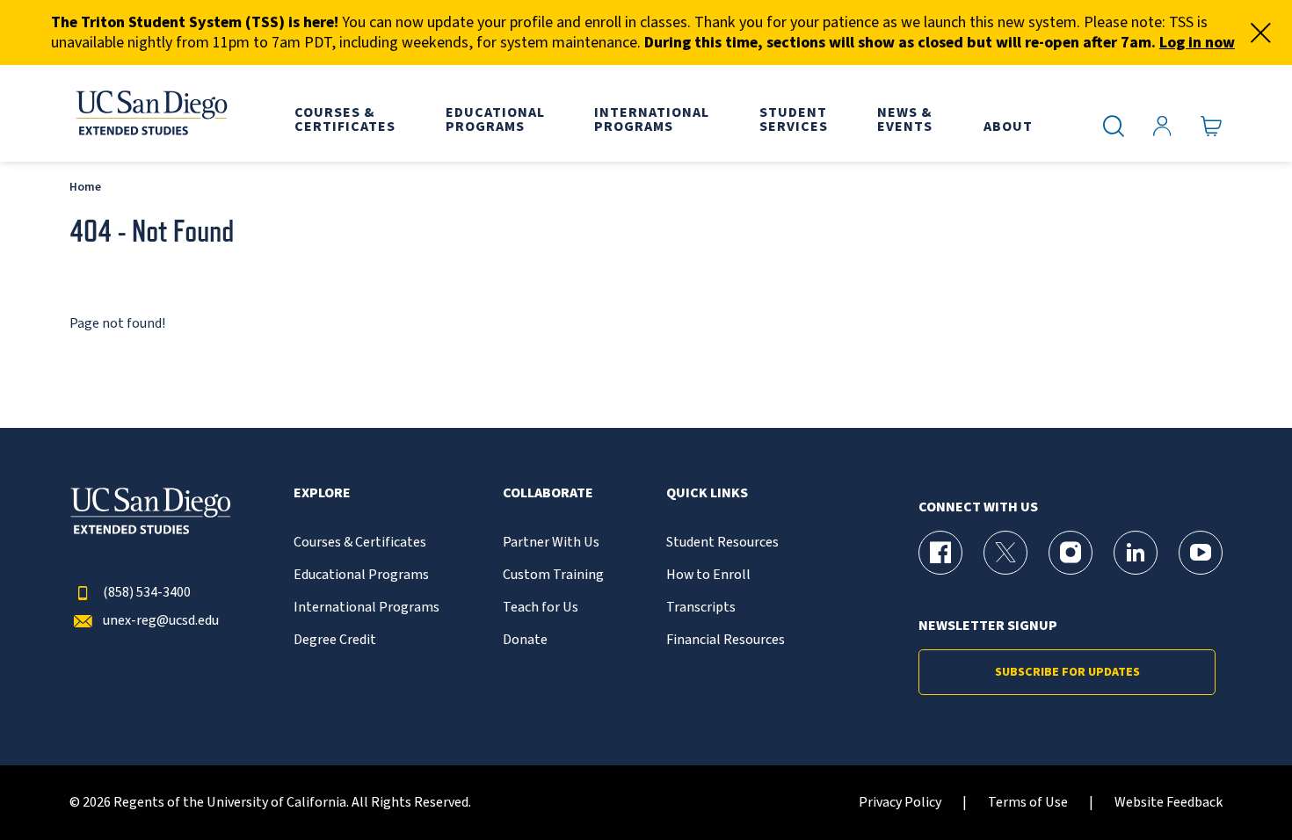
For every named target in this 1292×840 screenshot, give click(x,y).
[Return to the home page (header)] (150, 113)
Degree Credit (335, 640)
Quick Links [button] (707, 493)
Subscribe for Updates (1067, 672)
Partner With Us (551, 542)
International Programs (366, 607)
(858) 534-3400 (147, 592)
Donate (525, 640)
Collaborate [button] (548, 493)
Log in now (1197, 43)
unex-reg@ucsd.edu (161, 621)
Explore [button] (322, 493)
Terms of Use (1028, 802)
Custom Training (553, 575)
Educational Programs (361, 575)
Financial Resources (725, 640)
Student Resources (722, 542)
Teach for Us (540, 607)
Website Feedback (1168, 802)
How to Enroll (708, 575)
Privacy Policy (900, 802)
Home (85, 186)
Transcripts (701, 607)
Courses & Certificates (360, 542)
